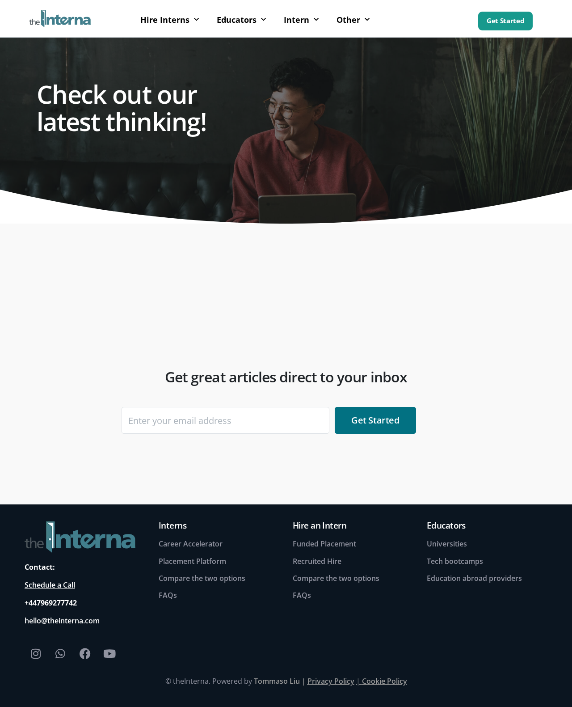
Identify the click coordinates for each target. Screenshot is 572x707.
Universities (447, 544)
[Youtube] (109, 653)
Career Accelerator (191, 544)
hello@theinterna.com (62, 621)
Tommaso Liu (277, 681)
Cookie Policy (384, 681)
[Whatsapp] (60, 653)
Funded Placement (324, 544)
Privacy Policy (330, 681)
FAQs (168, 595)
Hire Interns (164, 19)
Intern (296, 19)
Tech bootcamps (455, 561)
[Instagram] (36, 653)
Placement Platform (192, 561)
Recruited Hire (317, 561)
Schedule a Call (50, 585)
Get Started (505, 21)
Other (348, 19)
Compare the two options (202, 578)
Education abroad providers (474, 578)
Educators (237, 19)
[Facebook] (85, 653)
